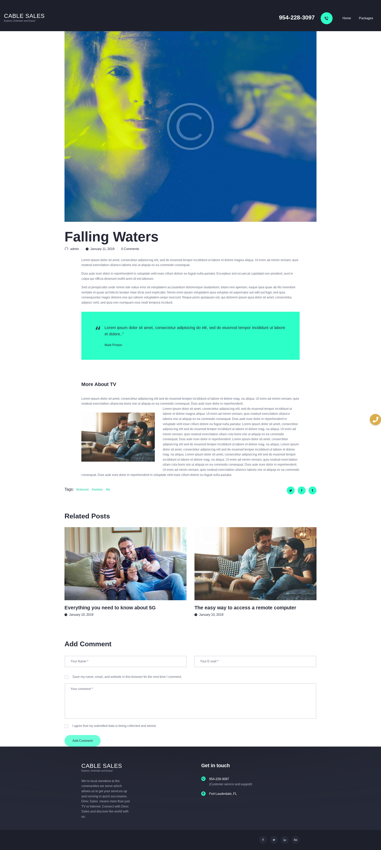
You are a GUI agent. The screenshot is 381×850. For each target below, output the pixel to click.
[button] (375, 419)
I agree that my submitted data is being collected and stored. (114, 725)
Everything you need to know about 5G (110, 607)
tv (109, 489)
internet (83, 489)
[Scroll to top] (371, 840)
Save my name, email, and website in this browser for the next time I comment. (127, 676)
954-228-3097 (297, 17)
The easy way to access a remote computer (245, 607)
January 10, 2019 (81, 614)
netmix (98, 489)
